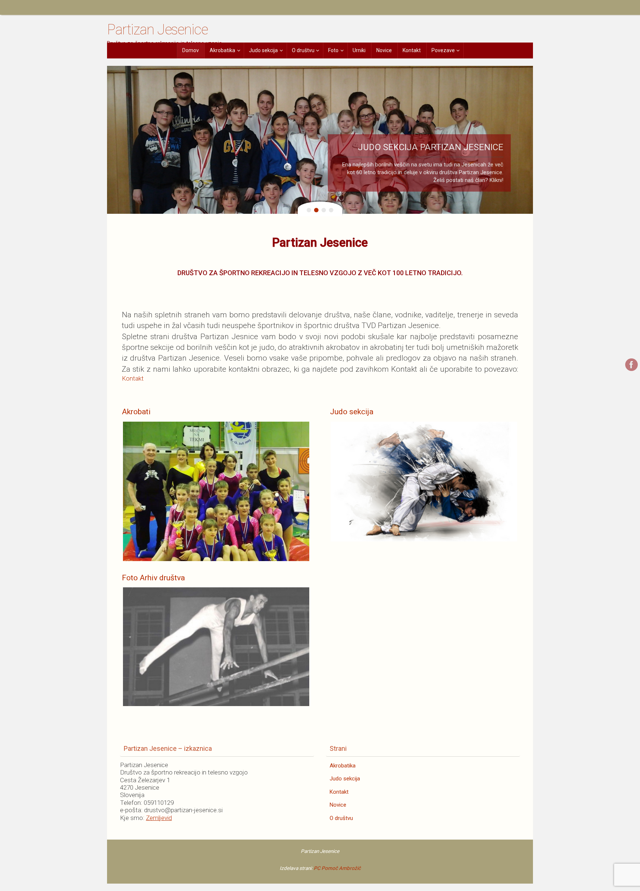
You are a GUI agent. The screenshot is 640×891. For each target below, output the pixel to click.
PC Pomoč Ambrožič (337, 868)
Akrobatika (343, 765)
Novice (338, 804)
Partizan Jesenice (157, 30)
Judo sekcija (345, 778)
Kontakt (133, 378)
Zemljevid (159, 817)
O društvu (341, 818)
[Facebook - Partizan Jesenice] (631, 364)
